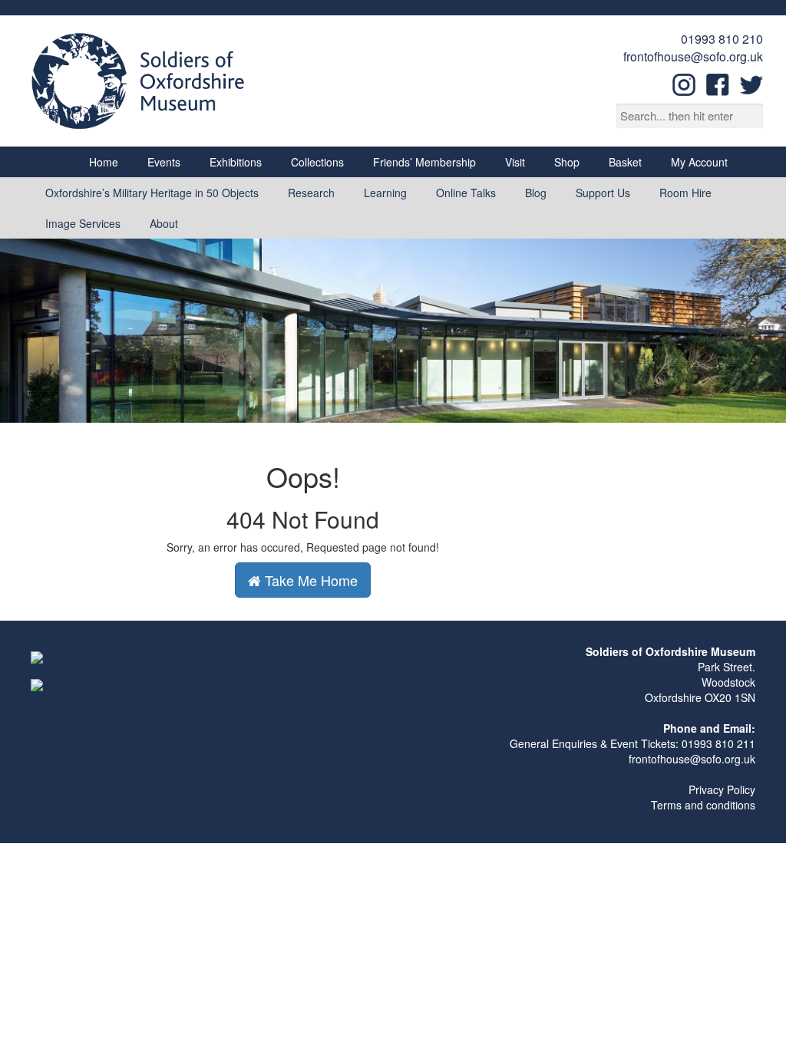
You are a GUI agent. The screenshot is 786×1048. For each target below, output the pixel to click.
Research (311, 192)
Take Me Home (309, 580)
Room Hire (685, 192)
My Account (699, 162)
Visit (515, 162)
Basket (625, 162)
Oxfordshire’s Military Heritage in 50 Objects (152, 192)
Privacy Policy (722, 789)
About (164, 223)
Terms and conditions (703, 804)
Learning (385, 192)
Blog (536, 192)
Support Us (603, 192)
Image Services (83, 223)
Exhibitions (236, 162)
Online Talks (466, 192)
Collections (317, 162)
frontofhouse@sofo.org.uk (693, 56)
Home (103, 162)
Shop (567, 162)
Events (163, 162)
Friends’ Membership (424, 162)
